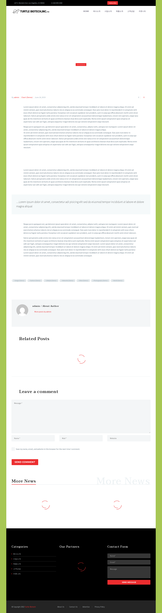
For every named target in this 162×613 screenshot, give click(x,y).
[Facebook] (72, 3)
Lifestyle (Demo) (51, 281)
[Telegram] (89, 3)
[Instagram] (79, 3)
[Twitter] (75, 3)
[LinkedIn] (27, 287)
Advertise (86, 607)
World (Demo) (117, 281)
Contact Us (73, 607)
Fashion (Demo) (35, 281)
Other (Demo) (83, 281)
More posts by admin (42, 311)
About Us (60, 607)
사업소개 (108, 11)
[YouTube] (86, 3)
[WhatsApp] (93, 3)
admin (16, 97)
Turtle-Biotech (30, 607)
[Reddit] (30, 287)
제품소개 (119, 11)
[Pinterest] (82, 3)
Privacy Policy (100, 607)
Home (86, 11)
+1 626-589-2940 (56, 3)
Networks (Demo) (67, 281)
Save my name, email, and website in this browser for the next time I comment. (48, 449)
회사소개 (96, 11)
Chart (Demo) (26, 97)
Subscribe (112, 3)
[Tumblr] (23, 287)
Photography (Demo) (101, 281)
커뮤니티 (142, 11)
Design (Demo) (19, 281)
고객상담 (130, 11)
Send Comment (25, 462)
